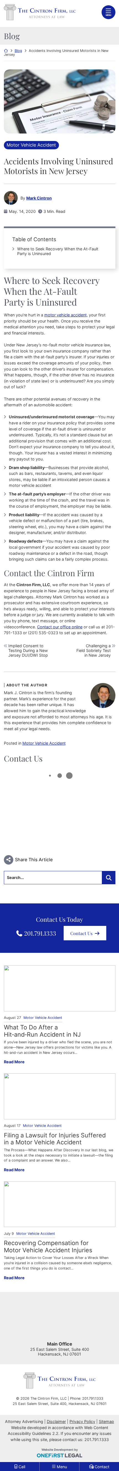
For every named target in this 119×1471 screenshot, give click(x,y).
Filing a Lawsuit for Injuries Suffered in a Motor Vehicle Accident (55, 1139)
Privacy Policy (82, 1421)
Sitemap (106, 1421)
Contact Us (81, 933)
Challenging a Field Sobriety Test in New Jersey (93, 650)
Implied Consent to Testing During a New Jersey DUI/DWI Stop (28, 650)
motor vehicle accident (65, 315)
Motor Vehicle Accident (31, 145)
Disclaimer (56, 1421)
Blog (18, 51)
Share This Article (34, 859)
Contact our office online (59, 626)
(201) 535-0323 (43, 632)
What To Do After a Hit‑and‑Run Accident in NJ (42, 1031)
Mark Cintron (39, 198)
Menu (108, 15)
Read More (14, 1061)
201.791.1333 (40, 933)
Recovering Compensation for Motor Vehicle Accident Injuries (48, 1247)
